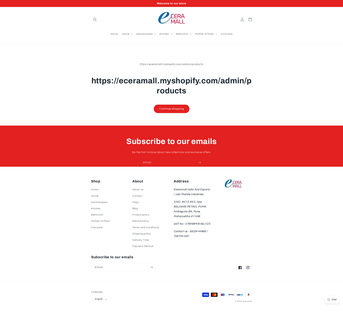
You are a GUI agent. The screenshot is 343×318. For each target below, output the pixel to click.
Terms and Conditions (145, 227)
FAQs (135, 202)
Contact (137, 196)
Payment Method (142, 246)
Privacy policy (140, 215)
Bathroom (97, 215)
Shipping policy (141, 234)
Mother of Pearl (100, 221)
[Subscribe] (199, 162)
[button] (95, 19)
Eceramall (247, 301)
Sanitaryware (99, 202)
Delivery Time (140, 240)
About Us (138, 189)
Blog (135, 208)
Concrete (97, 227)
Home (94, 189)
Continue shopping (171, 108)
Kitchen (96, 208)
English (99, 299)
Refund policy (140, 221)
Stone (94, 196)
